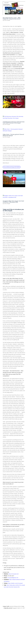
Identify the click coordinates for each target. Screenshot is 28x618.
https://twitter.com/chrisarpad (15, 583)
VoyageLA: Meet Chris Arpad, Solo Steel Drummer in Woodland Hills (13, 201)
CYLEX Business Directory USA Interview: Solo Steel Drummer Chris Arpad (14, 122)
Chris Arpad (7, 20)
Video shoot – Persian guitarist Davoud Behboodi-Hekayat (13, 135)
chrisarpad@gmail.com (12, 577)
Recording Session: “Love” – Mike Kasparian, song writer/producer (12, 18)
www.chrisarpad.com (13, 574)
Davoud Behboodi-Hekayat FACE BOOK (11, 167)
